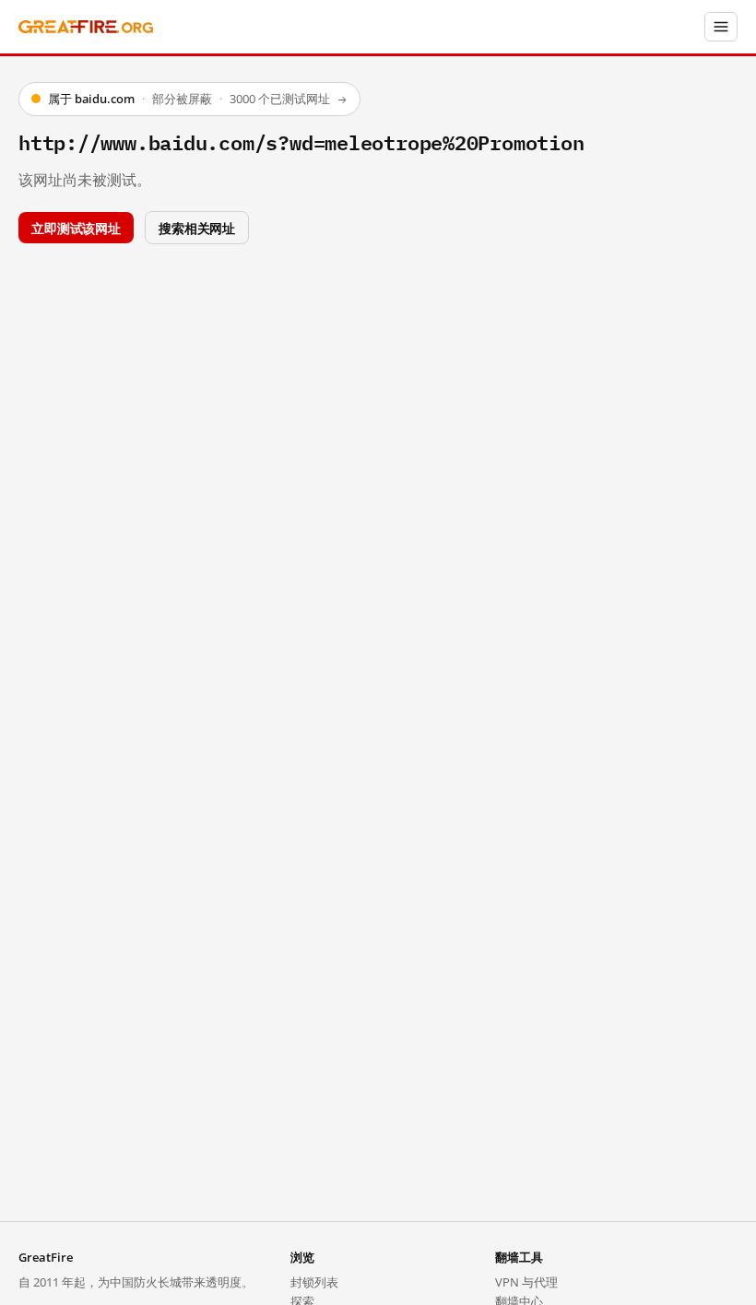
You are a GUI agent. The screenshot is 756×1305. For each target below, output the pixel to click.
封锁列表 (314, 1282)
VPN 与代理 (526, 1282)
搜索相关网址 (197, 227)
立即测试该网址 (76, 227)
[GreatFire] (85, 27)
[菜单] (721, 26)
